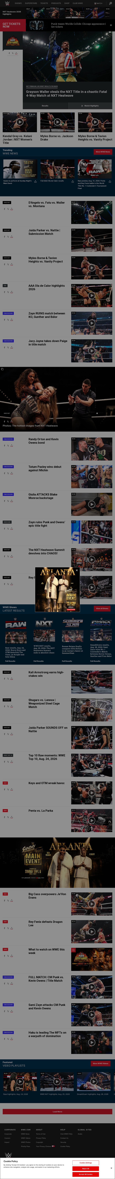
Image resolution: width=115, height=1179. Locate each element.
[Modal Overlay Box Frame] (57, 589)
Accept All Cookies (85, 1174)
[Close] (111, 1168)
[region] (57, 1168)
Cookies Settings (86, 1163)
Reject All (85, 1168)
